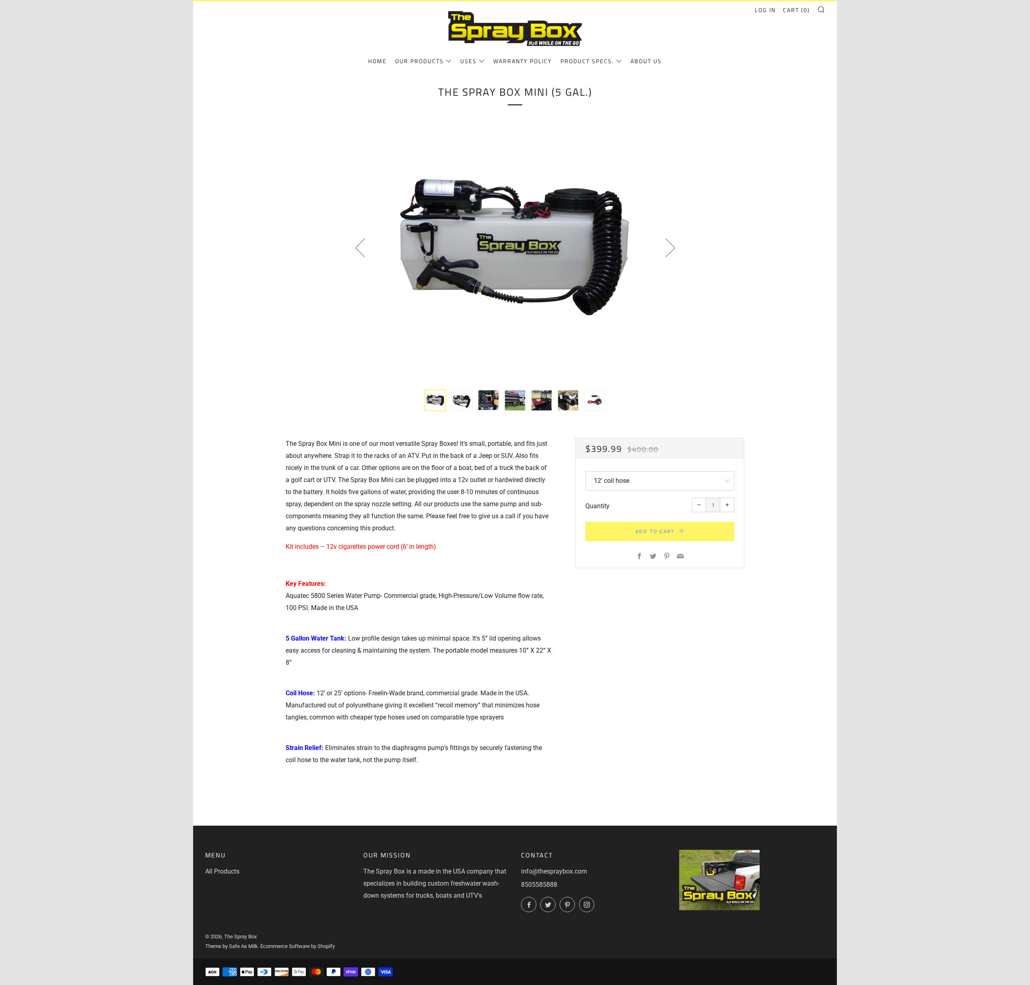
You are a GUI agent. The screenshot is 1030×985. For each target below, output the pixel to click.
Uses (468, 61)
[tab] (435, 400)
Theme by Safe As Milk (231, 946)
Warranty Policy (522, 61)
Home (377, 61)
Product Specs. (587, 61)
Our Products (419, 61)
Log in (765, 10)
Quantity (597, 506)
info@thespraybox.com (554, 871)
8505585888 (539, 884)
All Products (222, 871)
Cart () (796, 10)
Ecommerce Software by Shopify (297, 946)
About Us (646, 61)
